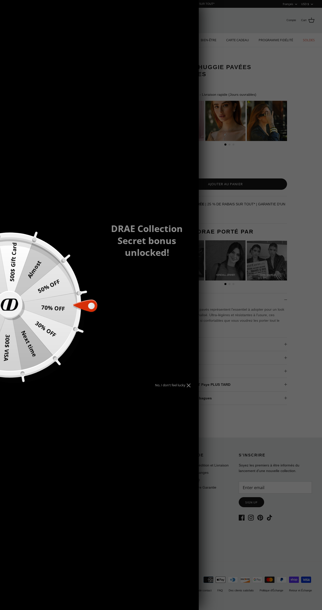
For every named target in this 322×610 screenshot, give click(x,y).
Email (122, 288)
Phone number (131, 306)
